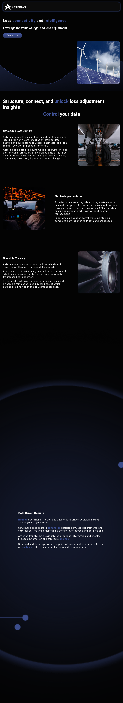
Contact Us (12, 35)
